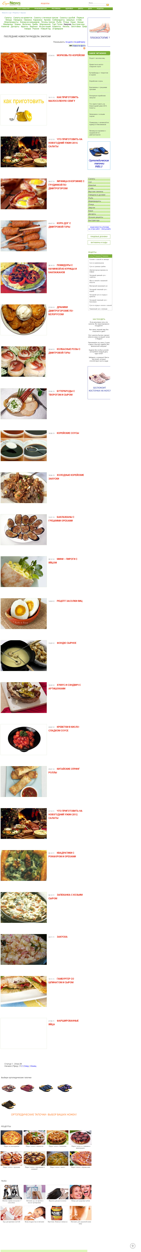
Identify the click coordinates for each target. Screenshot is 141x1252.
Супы (91, 256)
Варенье (34, 26)
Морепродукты (11, 22)
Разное (36, 29)
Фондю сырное (66, 643)
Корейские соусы (68, 433)
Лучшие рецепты (95, 217)
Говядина (17, 20)
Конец (33, 1066)
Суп (90, 182)
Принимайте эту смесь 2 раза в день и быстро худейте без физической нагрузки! (99, 344)
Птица (66, 22)
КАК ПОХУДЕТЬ (99, 319)
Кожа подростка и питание (34, 1222)
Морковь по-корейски (71, 55)
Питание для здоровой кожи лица (81, 1222)
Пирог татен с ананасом (34, 1146)
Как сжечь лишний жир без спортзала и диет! (98, 330)
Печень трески (48, 22)
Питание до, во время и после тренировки (34, 1202)
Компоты (56, 26)
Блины (18, 24)
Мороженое (45, 24)
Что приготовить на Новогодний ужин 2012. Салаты (65, 814)
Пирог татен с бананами (57, 1146)
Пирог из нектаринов (11, 1146)
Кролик (47, 20)
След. (26, 1066)
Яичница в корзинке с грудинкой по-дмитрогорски (66, 185)
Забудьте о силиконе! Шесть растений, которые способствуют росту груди (99, 359)
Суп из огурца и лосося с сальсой (100, 305)
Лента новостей (23, 8)
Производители (40, 8)
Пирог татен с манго (57, 1167)
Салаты (8, 17)
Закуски (23, 13)
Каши (73, 22)
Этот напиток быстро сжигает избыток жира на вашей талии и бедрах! (99, 337)
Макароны (8, 24)
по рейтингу (79, 42)
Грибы (35, 24)
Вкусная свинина (95, 192)
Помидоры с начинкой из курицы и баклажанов (62, 269)
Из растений (45, 26)
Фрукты (24, 26)
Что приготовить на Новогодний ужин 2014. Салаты (65, 143)
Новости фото (79, 46)
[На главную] (11, 6)
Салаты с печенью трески (46, 17)
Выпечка (26, 24)
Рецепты (100, 8)
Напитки (5, 26)
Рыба (59, 22)
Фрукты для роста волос (57, 1201)
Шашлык (70, 20)
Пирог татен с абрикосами (80, 1167)
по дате (69, 42)
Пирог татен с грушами (11, 1167)
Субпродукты (58, 20)
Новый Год (46, 29)
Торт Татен (57, 24)
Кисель (66, 26)
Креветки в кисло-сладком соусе (96, 65)
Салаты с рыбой (67, 17)
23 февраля (57, 29)
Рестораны (56, 8)
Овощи (80, 22)
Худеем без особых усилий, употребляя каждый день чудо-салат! (99, 351)
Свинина (28, 20)
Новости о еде (6, 13)
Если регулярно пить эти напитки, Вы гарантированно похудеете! (98, 324)
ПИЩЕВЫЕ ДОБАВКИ (99, 236)
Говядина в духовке (96, 195)
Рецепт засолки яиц (70, 601)
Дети (90, 8)
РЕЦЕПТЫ (92, 252)
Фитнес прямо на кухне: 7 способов (11, 1202)
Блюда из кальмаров (29, 22)
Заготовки (76, 26)
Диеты (80, 8)
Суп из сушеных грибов (97, 266)
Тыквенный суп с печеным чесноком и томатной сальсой (99, 310)
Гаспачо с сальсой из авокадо (99, 259)
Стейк (79, 20)
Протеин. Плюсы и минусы (57, 1222)
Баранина (37, 20)
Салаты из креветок (22, 17)
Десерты (15, 26)
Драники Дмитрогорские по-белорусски (60, 311)
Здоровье (69, 8)
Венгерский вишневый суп (98, 286)
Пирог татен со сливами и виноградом (80, 1147)
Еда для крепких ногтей (11, 1222)
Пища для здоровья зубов (80, 1201)
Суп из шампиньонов (96, 263)
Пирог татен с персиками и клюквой (35, 1168)
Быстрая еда (78, 24)
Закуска (62, 936)
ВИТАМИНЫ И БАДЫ (99, 242)
